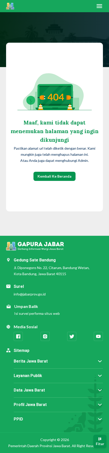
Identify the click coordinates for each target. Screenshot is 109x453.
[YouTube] (98, 336)
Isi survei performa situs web (37, 313)
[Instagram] (45, 336)
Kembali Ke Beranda (54, 176)
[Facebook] (18, 336)
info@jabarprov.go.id (30, 294)
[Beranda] (10, 6)
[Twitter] (71, 336)
